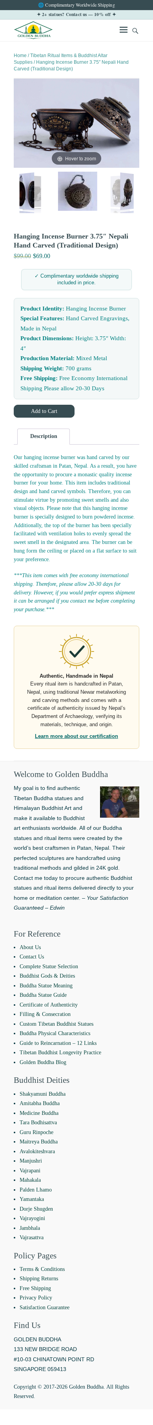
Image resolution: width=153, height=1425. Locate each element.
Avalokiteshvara (37, 1151)
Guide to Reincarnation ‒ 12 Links (58, 1043)
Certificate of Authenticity (49, 1005)
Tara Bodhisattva (38, 1122)
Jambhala (30, 1228)
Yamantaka (32, 1199)
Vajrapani (30, 1171)
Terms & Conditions (42, 1269)
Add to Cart (44, 411)
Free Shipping (35, 1288)
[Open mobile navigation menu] (123, 31)
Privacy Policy (36, 1298)
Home (20, 55)
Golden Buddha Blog (43, 1062)
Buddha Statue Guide (43, 995)
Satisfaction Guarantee (44, 1307)
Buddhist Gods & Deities (47, 976)
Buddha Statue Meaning (46, 986)
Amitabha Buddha (40, 1103)
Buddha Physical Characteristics (55, 1033)
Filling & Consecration (45, 1014)
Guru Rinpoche (36, 1132)
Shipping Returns (39, 1278)
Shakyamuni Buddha (43, 1094)
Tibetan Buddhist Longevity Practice (60, 1052)
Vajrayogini (32, 1218)
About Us (30, 947)
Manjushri (31, 1161)
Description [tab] (43, 436)
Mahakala (30, 1180)
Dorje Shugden (36, 1209)
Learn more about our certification (76, 736)
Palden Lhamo (36, 1190)
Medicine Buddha (39, 1113)
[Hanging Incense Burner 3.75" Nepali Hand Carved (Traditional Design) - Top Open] (26, 192)
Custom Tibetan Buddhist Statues (56, 1024)
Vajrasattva (32, 1237)
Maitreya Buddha (39, 1142)
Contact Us (32, 957)
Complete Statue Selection (49, 966)
